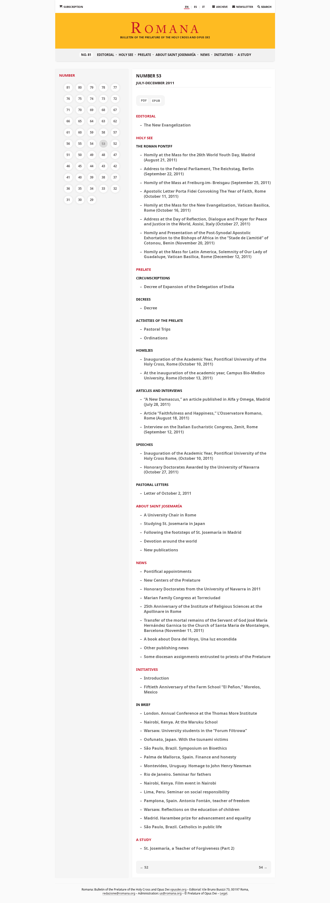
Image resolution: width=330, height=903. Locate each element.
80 (80, 87)
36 (68, 188)
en (187, 7)
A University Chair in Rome (170, 515)
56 (68, 143)
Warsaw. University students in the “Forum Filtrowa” (195, 730)
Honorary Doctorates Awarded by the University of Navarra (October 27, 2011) (201, 469)
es (195, 7)
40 (80, 177)
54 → (263, 867)
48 (103, 155)
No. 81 (86, 54)
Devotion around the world (170, 541)
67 (115, 110)
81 (68, 87)
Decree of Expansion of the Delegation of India (189, 286)
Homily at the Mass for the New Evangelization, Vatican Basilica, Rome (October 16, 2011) (207, 207)
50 (80, 155)
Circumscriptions (153, 278)
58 (103, 132)
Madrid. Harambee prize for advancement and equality (197, 818)
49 (91, 155)
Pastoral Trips (157, 329)
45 (80, 166)
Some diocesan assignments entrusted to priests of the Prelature (207, 656)
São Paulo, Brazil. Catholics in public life (183, 827)
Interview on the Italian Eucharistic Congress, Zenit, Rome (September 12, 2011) (201, 429)
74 (91, 98)
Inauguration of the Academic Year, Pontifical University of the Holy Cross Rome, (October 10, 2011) (205, 456)
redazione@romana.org (118, 893)
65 (80, 121)
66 (68, 121)
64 (91, 121)
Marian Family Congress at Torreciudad (182, 597)
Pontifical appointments (168, 571)
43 (103, 166)
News (205, 54)
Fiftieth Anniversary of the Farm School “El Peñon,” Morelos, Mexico (202, 689)
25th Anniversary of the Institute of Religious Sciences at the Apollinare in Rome (203, 609)
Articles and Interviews (159, 390)
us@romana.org (170, 893)
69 (91, 110)
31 (68, 200)
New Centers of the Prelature (172, 580)
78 (103, 87)
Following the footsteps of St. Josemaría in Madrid (192, 532)
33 (103, 188)
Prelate (144, 54)
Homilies (144, 350)
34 (91, 188)
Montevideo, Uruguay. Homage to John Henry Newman (197, 765)
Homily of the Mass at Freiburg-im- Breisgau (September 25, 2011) (207, 182)
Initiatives (223, 54)
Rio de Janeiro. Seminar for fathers (177, 774)
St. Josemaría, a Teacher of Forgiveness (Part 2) (189, 848)
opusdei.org (178, 889)
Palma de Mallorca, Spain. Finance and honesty (190, 757)
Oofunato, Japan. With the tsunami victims (186, 739)
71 (68, 110)
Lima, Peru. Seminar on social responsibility (186, 792)
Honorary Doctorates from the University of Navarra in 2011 (202, 589)
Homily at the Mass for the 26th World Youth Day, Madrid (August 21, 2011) (199, 157)
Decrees (143, 299)
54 (91, 143)
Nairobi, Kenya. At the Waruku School (181, 722)
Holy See (126, 54)
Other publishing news (166, 648)
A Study (244, 54)
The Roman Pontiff (154, 146)
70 (80, 110)
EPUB (156, 101)
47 (115, 155)
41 (68, 177)
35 (80, 188)
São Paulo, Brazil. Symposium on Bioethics (185, 748)
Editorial (105, 54)
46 (68, 166)
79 (91, 87)
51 (68, 155)
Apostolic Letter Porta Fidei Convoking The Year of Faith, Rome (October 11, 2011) (205, 194)
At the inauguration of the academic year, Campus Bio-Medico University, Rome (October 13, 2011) (204, 375)
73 (103, 98)
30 (80, 200)
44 (91, 166)
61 (68, 132)
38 (103, 177)
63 (103, 121)
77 (115, 87)
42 (115, 166)
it (203, 7)
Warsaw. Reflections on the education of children (192, 809)
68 (103, 110)
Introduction (156, 678)
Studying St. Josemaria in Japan (174, 523)
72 (115, 98)
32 (115, 188)
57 (115, 132)
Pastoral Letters (152, 484)
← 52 (144, 867)
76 (68, 98)
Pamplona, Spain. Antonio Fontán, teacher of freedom (197, 800)
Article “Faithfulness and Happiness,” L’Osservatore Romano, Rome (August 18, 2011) (203, 415)
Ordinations (156, 338)
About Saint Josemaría (176, 54)
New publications (161, 550)
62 (115, 121)
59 (91, 132)
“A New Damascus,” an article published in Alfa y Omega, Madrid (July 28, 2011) (207, 402)
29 (91, 200)
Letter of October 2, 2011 (167, 493)
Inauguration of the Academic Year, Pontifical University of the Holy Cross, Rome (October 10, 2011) (205, 362)
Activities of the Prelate (159, 320)
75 (80, 98)
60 (80, 132)
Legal (223, 893)
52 (115, 143)
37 (115, 177)
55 (80, 143)
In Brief (143, 704)
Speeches (144, 444)
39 (91, 177)
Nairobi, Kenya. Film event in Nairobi (180, 783)
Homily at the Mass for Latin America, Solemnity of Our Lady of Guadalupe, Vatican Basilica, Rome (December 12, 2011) (205, 254)
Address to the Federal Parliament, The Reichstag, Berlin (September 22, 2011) (199, 171)
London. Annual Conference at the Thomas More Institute (200, 713)
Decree (150, 308)
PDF (144, 100)
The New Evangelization (167, 125)
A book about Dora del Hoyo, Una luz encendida (190, 639)
